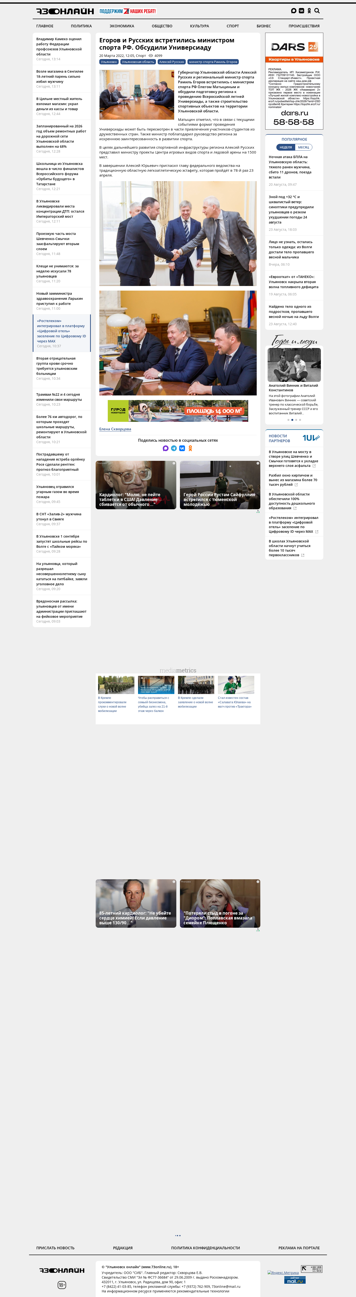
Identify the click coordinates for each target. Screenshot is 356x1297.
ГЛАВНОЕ (44, 25)
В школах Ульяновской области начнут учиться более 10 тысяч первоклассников (289, 548)
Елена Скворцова (115, 428)
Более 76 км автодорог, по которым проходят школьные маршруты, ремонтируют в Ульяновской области (61, 426)
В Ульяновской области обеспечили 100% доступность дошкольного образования (292, 501)
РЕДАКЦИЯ (123, 1247)
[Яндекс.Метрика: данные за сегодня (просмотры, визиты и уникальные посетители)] (283, 1272)
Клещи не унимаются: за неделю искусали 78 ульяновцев (57, 271)
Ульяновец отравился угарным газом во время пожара (57, 491)
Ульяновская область (138, 62)
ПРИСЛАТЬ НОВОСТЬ (55, 1247)
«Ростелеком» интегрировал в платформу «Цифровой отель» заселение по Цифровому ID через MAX (61, 330)
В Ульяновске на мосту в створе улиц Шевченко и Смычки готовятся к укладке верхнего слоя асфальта (293, 458)
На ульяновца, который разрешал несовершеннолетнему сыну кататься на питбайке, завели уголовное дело (61, 573)
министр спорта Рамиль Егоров (213, 62)
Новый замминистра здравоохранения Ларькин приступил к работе (59, 298)
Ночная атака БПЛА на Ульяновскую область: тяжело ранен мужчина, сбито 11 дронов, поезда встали (290, 166)
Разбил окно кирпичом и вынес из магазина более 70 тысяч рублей (293, 480)
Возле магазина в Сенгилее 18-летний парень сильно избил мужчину (59, 76)
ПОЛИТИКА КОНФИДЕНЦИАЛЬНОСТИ (205, 1247)
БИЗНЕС (264, 25)
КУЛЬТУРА (199, 25)
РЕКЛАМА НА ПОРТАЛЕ (299, 1247)
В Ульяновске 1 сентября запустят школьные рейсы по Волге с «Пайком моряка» (61, 541)
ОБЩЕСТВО (162, 25)
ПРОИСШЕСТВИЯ (304, 25)
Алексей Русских (171, 62)
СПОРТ (233, 25)
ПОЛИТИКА (81, 25)
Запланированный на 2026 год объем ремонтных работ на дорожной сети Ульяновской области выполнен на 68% (61, 136)
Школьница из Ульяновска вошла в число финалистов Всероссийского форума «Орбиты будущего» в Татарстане (60, 173)
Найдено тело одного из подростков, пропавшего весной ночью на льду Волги (294, 311)
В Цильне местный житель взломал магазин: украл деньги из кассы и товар (59, 103)
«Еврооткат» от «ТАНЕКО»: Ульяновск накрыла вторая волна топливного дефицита (293, 281)
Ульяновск (109, 62)
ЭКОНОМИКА (122, 25)
